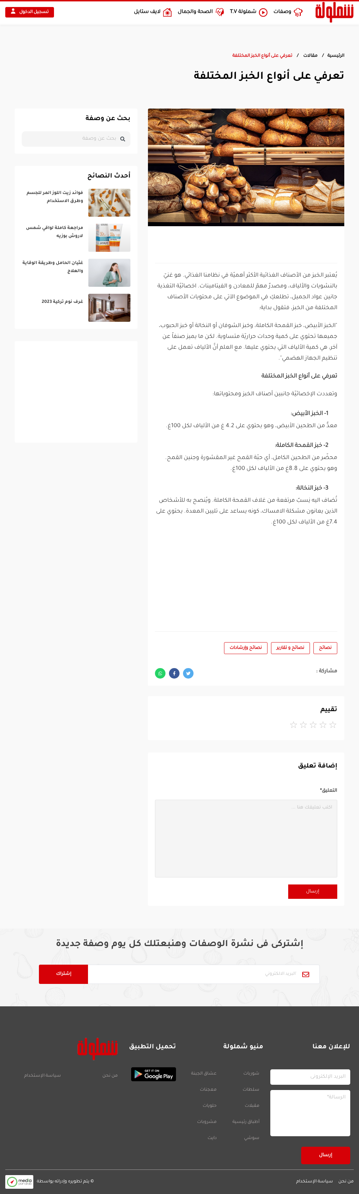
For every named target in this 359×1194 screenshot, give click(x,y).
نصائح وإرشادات (246, 648)
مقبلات (252, 1106)
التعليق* (328, 790)
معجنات (208, 1090)
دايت (212, 1138)
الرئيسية (335, 56)
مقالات (310, 56)
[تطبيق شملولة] (150, 1074)
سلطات (251, 1090)
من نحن (110, 1076)
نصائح (325, 648)
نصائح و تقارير (290, 648)
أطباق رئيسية (245, 1122)
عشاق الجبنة (204, 1073)
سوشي (251, 1138)
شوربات (251, 1073)
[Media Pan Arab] (19, 1182)
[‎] (76, 203)
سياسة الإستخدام (42, 1076)
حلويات (210, 1106)
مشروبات (207, 1122)
